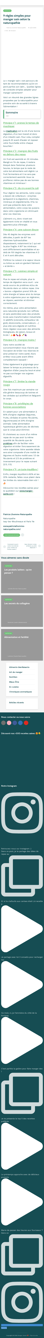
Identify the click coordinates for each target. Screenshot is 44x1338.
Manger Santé (22, 1335)
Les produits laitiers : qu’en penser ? (18, 571)
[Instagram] (9, 723)
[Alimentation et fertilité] (22, 645)
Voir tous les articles (11, 535)
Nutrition (7, 10)
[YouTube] (26, 723)
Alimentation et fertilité (16, 637)
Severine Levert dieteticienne (17, 622)
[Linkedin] (20, 723)
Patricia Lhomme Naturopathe (16, 27)
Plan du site (34, 1335)
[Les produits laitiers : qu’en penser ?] (22, 577)
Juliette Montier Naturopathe (16, 588)
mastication (11, 131)
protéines (7, 443)
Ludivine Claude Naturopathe (16, 656)
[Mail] (3, 723)
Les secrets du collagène (17, 603)
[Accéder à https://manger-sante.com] (22, 757)
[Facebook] (14, 723)
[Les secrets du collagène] (22, 611)
